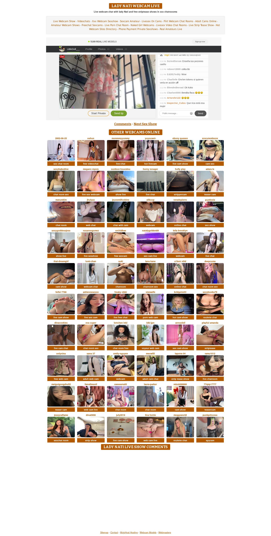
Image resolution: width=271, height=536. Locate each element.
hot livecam (150, 163)
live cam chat (61, 348)
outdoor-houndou (120, 169)
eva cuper (91, 322)
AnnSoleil (180, 322)
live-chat (120, 163)
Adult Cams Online (205, 21)
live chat (150, 194)
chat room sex (61, 194)
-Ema (210, 230)
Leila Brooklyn (180, 230)
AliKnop (150, 199)
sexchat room (61, 440)
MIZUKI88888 (180, 384)
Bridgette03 (180, 291)
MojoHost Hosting (129, 532)
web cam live (91, 409)
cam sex (210, 163)
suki (120, 261)
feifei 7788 (61, 291)
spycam (210, 440)
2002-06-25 (61, 138)
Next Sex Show (145, 124)
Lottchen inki (120, 322)
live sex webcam (91, 194)
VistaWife (150, 291)
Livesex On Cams (152, 21)
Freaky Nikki (120, 291)
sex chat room (61, 163)
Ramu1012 (210, 353)
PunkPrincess (210, 414)
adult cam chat (150, 378)
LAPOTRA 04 (180, 353)
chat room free (120, 348)
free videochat (90, 163)
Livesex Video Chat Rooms (171, 25)
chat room (61, 225)
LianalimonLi (91, 384)
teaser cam (210, 194)
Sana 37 (91, 353)
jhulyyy (91, 199)
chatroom (121, 286)
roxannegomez (91, 230)
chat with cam (120, 225)
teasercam (210, 409)
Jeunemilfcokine (120, 199)
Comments (122, 124)
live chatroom (210, 378)
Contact (114, 532)
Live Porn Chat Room (117, 25)
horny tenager (150, 169)
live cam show (180, 163)
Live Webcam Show (64, 21)
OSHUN (90, 138)
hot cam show (180, 317)
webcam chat (91, 286)
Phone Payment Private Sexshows (138, 29)
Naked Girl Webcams (142, 25)
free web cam (61, 378)
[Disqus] (135, 490)
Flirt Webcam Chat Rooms (178, 21)
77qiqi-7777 (210, 384)
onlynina (61, 353)
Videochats (83, 21)
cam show (61, 286)
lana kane (150, 261)
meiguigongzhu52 (61, 384)
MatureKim (61, 199)
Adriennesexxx (91, 291)
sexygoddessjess (61, 230)
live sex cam (90, 317)
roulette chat (210, 317)
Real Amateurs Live (171, 29)
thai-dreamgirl (61, 261)
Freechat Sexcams (92, 25)
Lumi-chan (90, 261)
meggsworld (180, 414)
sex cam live (150, 255)
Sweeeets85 (120, 384)
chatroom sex (150, 286)
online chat (180, 225)
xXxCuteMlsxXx (210, 138)
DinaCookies (61, 322)
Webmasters (164, 532)
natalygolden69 (150, 230)
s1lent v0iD (180, 261)
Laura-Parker (150, 384)
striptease (210, 348)
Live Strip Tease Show (201, 25)
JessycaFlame (61, 414)
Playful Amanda (210, 322)
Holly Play (180, 169)
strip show (90, 440)
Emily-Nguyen (120, 353)
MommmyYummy (121, 138)
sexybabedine (61, 169)
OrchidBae (120, 230)
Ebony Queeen (180, 138)
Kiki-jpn (150, 322)
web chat (91, 225)
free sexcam (120, 255)
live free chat (121, 317)
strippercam (180, 194)
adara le (210, 169)
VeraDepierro (180, 199)
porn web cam (150, 317)
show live (121, 194)
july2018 (120, 414)
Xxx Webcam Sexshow (105, 21)
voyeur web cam (150, 348)
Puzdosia (210, 199)
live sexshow (91, 255)
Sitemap (104, 532)
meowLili (150, 353)
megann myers (91, 169)
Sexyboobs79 (210, 291)
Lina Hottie (150, 414)
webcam (150, 225)
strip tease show (180, 378)
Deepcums (210, 261)
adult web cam (91, 378)
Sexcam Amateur (130, 21)
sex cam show (180, 348)
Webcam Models (148, 532)
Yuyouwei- (150, 138)
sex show (210, 225)
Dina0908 (91, 414)
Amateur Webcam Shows (65, 25)
